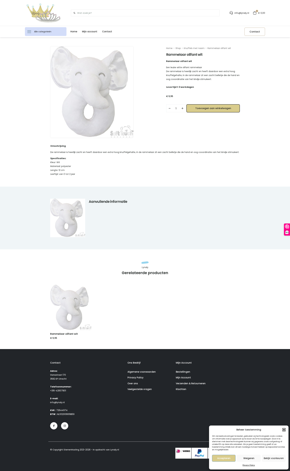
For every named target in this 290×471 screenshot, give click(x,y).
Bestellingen (183, 371)
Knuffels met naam (194, 48)
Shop (178, 48)
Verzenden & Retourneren (191, 383)
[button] (283, 429)
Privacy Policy (249, 465)
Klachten (181, 389)
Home (169, 48)
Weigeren (248, 458)
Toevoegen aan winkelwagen (213, 108)
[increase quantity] (182, 108)
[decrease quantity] (169, 108)
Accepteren (223, 458)
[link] (70, 307)
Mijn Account (183, 377)
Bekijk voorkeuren (274, 458)
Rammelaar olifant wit (64, 334)
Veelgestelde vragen (139, 389)
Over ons (132, 383)
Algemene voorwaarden (141, 371)
